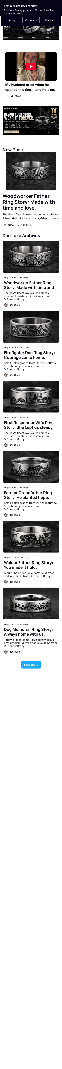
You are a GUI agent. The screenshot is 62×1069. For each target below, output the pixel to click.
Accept (12, 20)
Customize (31, 20)
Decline (49, 20)
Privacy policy (22, 10)
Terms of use (42, 10)
